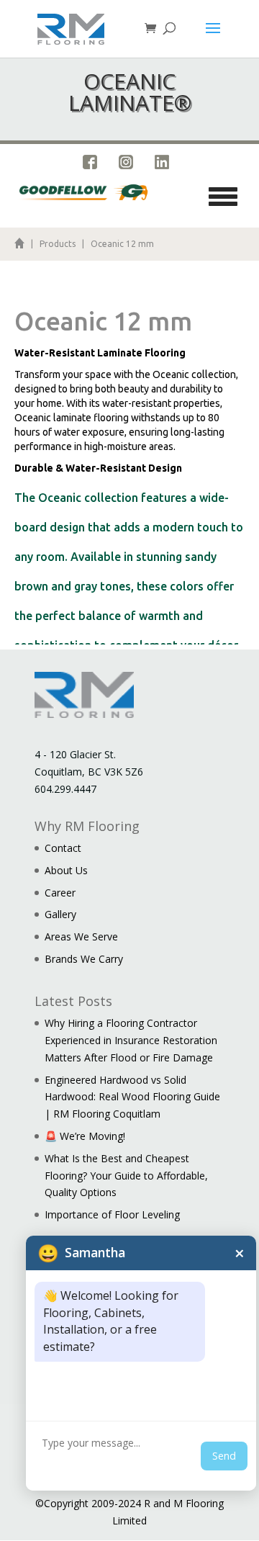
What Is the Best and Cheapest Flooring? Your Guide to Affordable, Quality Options (126, 1175)
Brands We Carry (84, 959)
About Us (66, 870)
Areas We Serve (81, 936)
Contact (63, 848)
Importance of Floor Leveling (112, 1214)
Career (60, 892)
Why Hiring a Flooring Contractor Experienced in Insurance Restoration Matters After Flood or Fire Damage (131, 1040)
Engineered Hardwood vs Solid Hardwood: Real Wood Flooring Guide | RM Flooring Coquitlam (132, 1097)
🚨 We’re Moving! (85, 1136)
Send (224, 1456)
